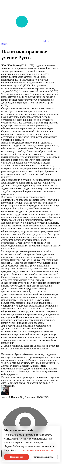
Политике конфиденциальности (36, 450)
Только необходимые (44, 457)
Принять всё (16, 457)
